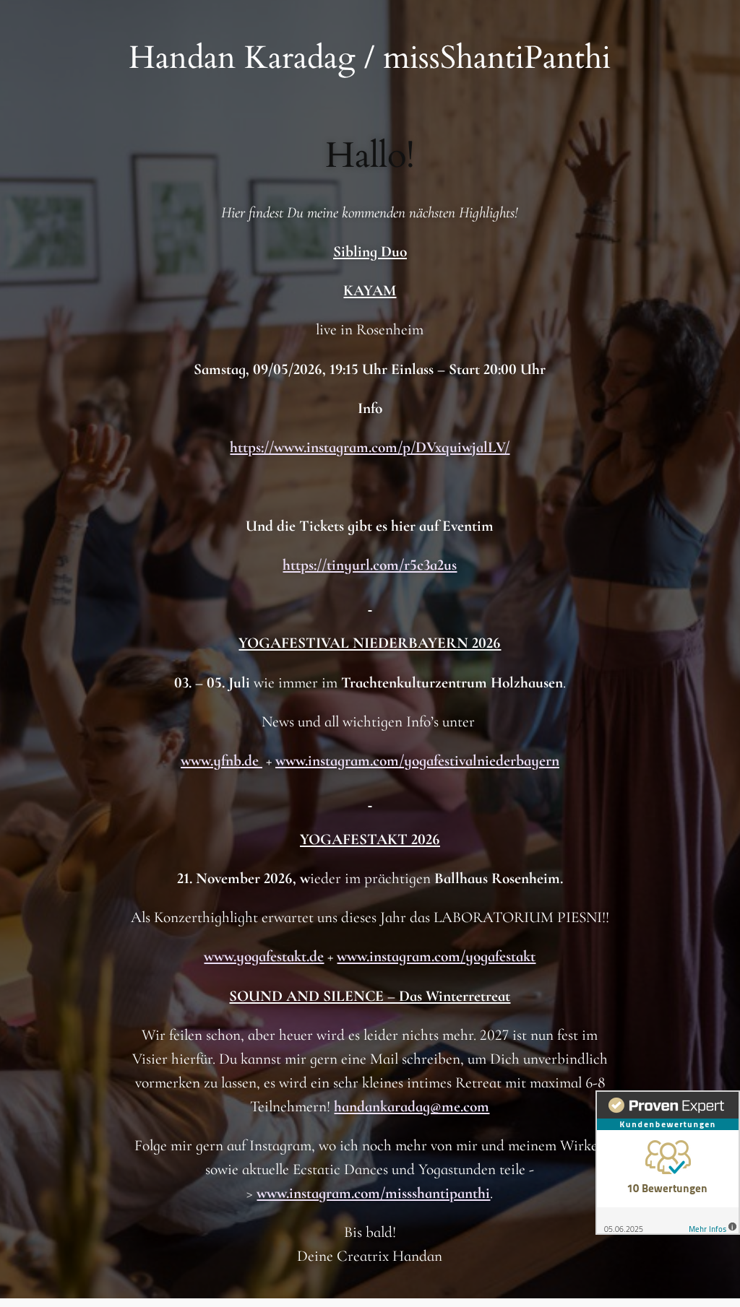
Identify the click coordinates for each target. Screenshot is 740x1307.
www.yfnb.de (221, 760)
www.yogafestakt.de (264, 956)
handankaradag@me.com (411, 1106)
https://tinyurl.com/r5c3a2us (370, 564)
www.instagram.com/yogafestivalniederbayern (417, 760)
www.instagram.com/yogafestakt (436, 956)
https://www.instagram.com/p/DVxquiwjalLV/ (369, 447)
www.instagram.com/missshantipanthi (373, 1193)
